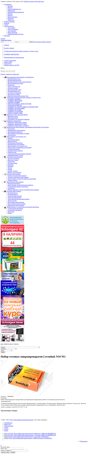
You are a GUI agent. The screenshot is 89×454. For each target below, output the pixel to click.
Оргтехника (11, 129)
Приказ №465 (8, 62)
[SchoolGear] (84, 441)
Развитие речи (12, 152)
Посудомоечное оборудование (17, 204)
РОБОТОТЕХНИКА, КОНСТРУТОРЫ (19, 103)
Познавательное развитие (15, 150)
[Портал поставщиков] (12, 224)
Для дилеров (11, 28)
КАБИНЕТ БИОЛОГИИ (11, 54)
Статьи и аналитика (10, 60)
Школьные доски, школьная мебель (17, 114)
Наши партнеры (12, 17)
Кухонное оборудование (14, 191)
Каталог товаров (9, 48)
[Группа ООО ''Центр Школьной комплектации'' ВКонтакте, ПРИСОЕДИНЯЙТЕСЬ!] (30, 433)
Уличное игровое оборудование (17, 175)
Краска (10, 213)
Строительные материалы (15, 208)
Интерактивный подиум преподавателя (19, 82)
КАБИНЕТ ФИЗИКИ (14, 99)
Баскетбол (11, 164)
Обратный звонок (6, 40)
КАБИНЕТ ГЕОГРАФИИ (15, 111)
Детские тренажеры (13, 158)
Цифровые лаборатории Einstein (17, 122)
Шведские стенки (13, 160)
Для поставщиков (13, 29)
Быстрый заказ (39, 1)
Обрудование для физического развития (19, 147)
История (10, 6)
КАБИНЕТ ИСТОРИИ (14, 110)
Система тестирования (14, 93)
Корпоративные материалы (16, 12)
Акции (6, 24)
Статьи (6, 429)
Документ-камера (13, 88)
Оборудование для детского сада (16, 136)
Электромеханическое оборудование (18, 199)
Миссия (10, 7)
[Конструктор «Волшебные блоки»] (12, 271)
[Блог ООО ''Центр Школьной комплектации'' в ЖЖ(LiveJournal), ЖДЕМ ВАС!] (28, 438)
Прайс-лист (7, 424)
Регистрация (37, 42)
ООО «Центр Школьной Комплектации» (21, 420)
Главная (6, 45)
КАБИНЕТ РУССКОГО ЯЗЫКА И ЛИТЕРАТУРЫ (23, 107)
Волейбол (10, 166)
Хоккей (10, 169)
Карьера (10, 14)
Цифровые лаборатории (14, 121)
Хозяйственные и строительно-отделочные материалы (23, 207)
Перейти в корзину (29, 1)
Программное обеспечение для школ (18, 133)
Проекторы (11, 85)
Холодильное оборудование (16, 202)
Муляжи (10, 138)
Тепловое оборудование (15, 196)
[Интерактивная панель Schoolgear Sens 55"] (12, 341)
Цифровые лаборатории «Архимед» (18, 125)
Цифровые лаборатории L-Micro (17, 124)
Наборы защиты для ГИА (11, 65)
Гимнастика (11, 161)
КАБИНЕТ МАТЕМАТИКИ (16, 108)
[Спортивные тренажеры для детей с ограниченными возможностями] (12, 294)
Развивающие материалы (15, 143)
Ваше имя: (4, 448)
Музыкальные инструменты (16, 144)
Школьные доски (13, 116)
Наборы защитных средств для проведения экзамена (23, 189)
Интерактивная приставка (15, 83)
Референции (11, 10)
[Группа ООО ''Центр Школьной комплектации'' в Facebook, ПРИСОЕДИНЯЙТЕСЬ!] (30, 435)
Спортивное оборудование (15, 157)
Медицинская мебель (14, 183)
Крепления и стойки (14, 94)
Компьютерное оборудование (16, 130)
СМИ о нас (11, 20)
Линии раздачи (12, 200)
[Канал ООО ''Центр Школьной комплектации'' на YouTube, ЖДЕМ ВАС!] (26, 436)
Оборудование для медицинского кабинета (20, 185)
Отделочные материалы (15, 210)
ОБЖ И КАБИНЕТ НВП (15, 113)
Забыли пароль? (46, 42)
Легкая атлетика (12, 163)
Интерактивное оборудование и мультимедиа (20, 77)
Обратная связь (8, 426)
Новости (10, 15)
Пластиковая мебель (14, 139)
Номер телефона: (6, 450)
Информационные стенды (15, 155)
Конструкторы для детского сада (17, 146)
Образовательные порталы (15, 34)
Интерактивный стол (14, 91)
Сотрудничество (9, 26)
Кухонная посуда (13, 193)
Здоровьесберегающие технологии (18, 186)
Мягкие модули (12, 141)
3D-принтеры (12, 135)
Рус (2, 38)
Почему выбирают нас (14, 9)
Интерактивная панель (14, 80)
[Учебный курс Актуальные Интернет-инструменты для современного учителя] (12, 318)
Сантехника (11, 188)
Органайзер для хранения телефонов (18, 119)
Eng (4, 38)
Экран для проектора (14, 86)
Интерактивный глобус (14, 89)
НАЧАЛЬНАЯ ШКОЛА (15, 105)
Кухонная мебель (13, 194)
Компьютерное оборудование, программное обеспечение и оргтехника (28, 127)
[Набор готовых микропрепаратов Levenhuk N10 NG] (27, 395)
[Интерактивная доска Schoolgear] (12, 247)
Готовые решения (9, 21)
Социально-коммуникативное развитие (19, 154)
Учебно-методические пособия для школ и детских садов (21, 51)
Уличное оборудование (13, 174)
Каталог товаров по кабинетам (10, 74)
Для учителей (12, 31)
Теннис (10, 168)
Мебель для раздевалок (14, 172)
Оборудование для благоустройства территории (22, 179)
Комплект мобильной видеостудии (18, 96)
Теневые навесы (12, 180)
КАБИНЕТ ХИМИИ (14, 102)
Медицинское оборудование (15, 182)
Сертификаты (8, 423)
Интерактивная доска (14, 78)
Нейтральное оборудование (16, 205)
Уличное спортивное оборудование (18, 177)
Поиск (6, 430)
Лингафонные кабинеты (15, 132)
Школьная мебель (13, 118)
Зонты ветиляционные (14, 197)
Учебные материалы (14, 149)
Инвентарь (11, 211)
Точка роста (7, 63)
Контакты (10, 18)
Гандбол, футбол (13, 171)
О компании (7, 4)
